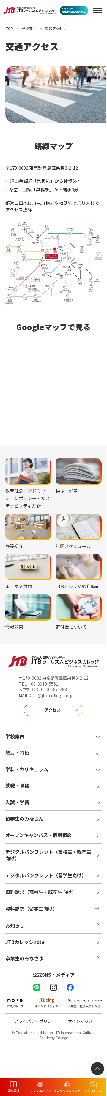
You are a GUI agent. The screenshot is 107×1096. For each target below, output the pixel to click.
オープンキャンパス (67, 1091)
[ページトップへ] (97, 1068)
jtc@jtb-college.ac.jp (53, 695)
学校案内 (29, 28)
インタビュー (94, 1091)
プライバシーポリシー (35, 1021)
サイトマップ (80, 1021)
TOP (9, 28)
